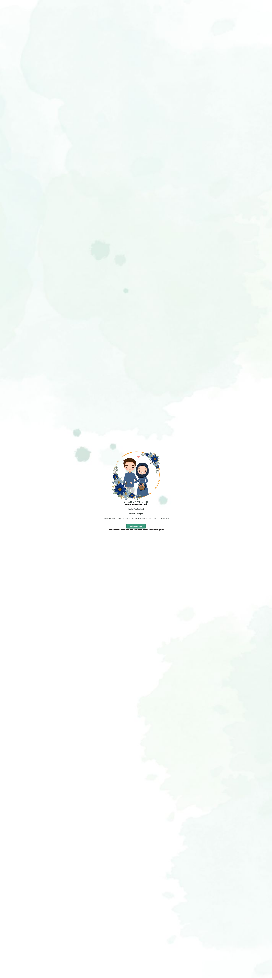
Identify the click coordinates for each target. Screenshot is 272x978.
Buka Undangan (136, 526)
